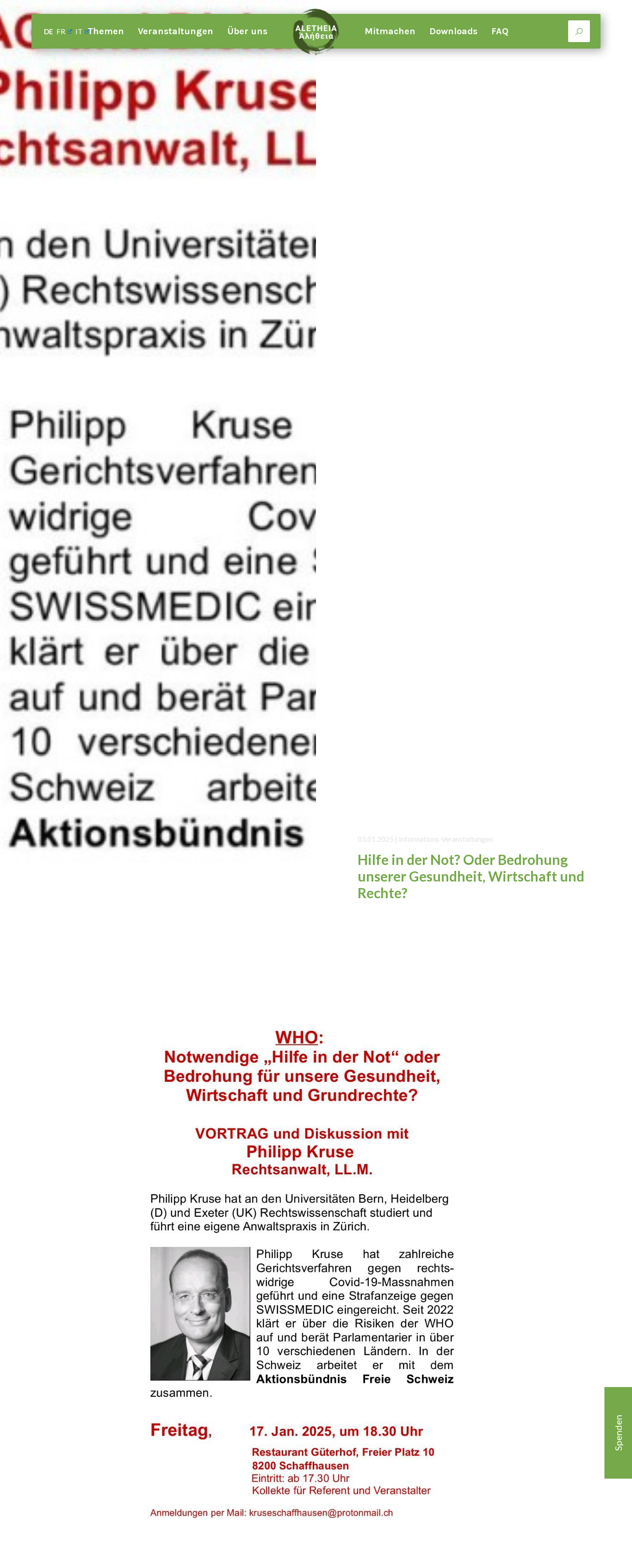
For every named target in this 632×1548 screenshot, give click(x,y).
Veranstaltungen (175, 31)
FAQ (499, 31)
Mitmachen (390, 31)
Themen (105, 31)
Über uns (247, 31)
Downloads (453, 31)
